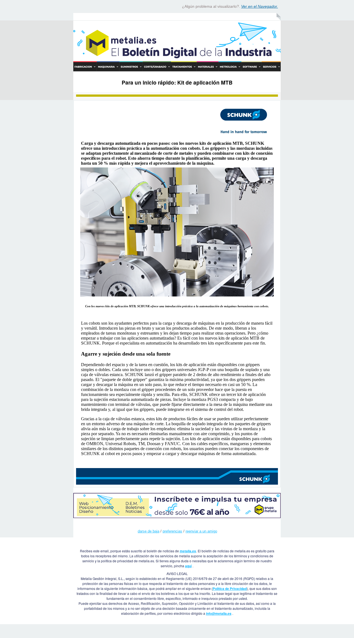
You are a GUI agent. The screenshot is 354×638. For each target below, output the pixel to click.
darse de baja (148, 531)
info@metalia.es (218, 613)
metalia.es (188, 550)
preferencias (172, 531)
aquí (188, 565)
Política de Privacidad (230, 588)
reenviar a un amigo (201, 531)
